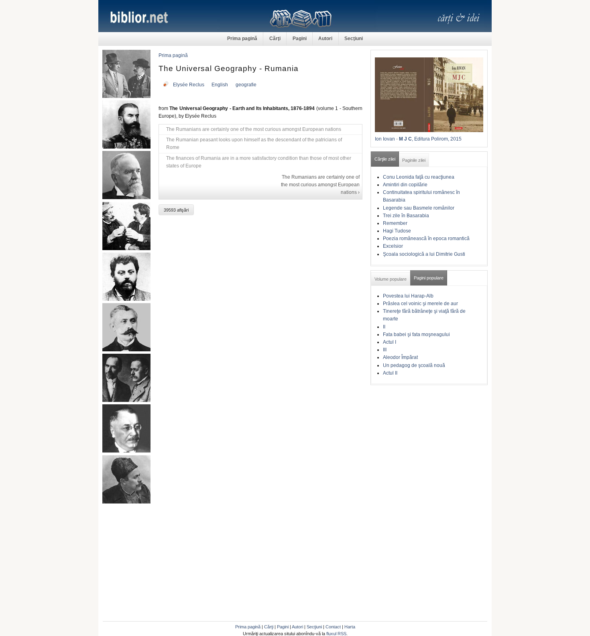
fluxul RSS (336, 633)
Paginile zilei (413, 160)
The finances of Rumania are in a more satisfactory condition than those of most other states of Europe (258, 162)
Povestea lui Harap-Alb (408, 296)
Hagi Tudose (397, 231)
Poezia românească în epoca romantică (426, 238)
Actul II (390, 373)
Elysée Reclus (188, 85)
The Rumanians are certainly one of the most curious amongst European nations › (320, 184)
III (385, 350)
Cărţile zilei (384, 159)
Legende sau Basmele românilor (418, 208)
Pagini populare (429, 277)
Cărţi (275, 38)
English (220, 85)
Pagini (300, 38)
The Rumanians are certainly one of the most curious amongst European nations (253, 129)
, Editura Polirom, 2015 (437, 139)
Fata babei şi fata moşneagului (416, 334)
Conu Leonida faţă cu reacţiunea (418, 177)
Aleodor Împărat (400, 357)
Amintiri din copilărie (405, 185)
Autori (325, 38)
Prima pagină (242, 38)
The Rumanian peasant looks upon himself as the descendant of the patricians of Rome (254, 143)
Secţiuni (353, 38)
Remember (395, 223)
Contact (333, 626)
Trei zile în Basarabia (406, 215)
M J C (405, 139)
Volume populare (390, 279)
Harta (349, 626)
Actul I (389, 342)
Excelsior (393, 246)
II (384, 327)
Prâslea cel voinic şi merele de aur (420, 303)
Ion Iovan (385, 139)
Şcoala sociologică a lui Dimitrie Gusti (424, 254)
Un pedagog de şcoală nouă (414, 365)
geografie (246, 85)
